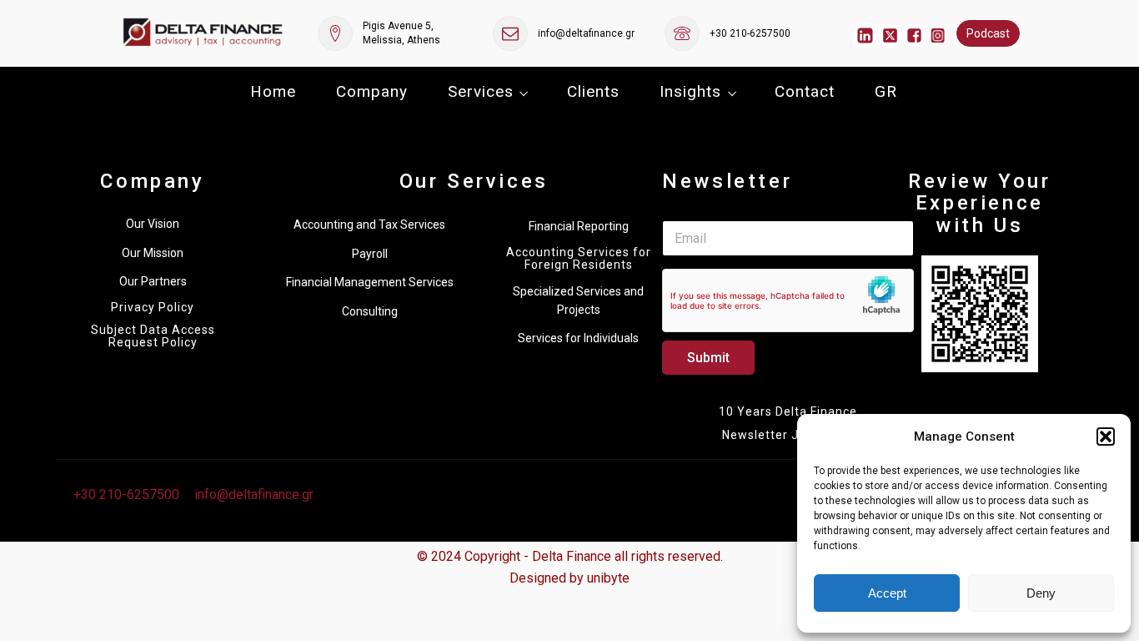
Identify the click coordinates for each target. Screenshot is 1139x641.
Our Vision (152, 223)
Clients (593, 91)
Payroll (370, 253)
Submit (708, 358)
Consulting (370, 311)
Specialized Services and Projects (578, 300)
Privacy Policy (152, 307)
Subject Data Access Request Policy (153, 336)
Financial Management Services (370, 282)
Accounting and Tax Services (369, 224)
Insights (690, 91)
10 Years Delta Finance (788, 411)
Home (273, 91)
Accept (887, 593)
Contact (805, 91)
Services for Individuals (578, 338)
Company (372, 91)
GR (886, 91)
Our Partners (153, 281)
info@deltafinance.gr (586, 33)
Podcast (988, 33)
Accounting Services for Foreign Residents (578, 258)
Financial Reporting (579, 226)
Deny (1041, 593)
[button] (1105, 436)
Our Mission (152, 253)
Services (481, 91)
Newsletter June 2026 (788, 435)
